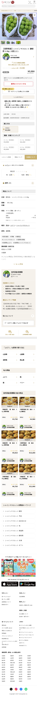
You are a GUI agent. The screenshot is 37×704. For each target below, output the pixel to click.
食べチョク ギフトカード (25, 637)
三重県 (29, 667)
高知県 (20, 676)
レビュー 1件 (15, 68)
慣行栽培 (5, 236)
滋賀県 (3, 669)
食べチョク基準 (6, 599)
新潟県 (20, 662)
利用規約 (4, 633)
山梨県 (20, 665)
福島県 (20, 658)
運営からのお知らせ (7, 630)
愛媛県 (12, 676)
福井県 (12, 665)
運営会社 (4, 625)
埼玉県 (20, 660)
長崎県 (12, 679)
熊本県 (20, 679)
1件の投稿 (22, 68)
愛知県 (20, 667)
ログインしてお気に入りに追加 (20, 91)
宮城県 (29, 655)
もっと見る (19, 264)
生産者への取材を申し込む (26, 605)
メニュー (34, 3)
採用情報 (4, 647)
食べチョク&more (23, 640)
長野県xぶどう (7, 242)
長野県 (8, 231)
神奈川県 (12, 662)
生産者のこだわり (8, 283)
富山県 (29, 662)
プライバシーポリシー (7, 636)
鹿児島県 (12, 681)
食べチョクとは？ (6, 596)
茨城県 (29, 658)
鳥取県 (20, 672)
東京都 (3, 662)
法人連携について (23, 614)
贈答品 (19, 236)
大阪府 (20, 669)
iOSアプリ (21, 643)
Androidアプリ (23, 645)
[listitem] (9, 354)
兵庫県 (29, 669)
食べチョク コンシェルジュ (26, 632)
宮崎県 (3, 681)
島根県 (29, 672)
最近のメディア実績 (9, 300)
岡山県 (3, 674)
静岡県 (12, 667)
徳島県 (29, 674)
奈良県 (3, 672)
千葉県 (29, 660)
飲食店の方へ (5, 604)
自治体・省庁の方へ (24, 616)
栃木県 (3, 660)
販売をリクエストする (18, 84)
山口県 (20, 674)
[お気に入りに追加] (34, 15)
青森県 (12, 655)
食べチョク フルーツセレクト (26, 635)
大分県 (29, 679)
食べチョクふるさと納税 (25, 625)
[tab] (6, 157)
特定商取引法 (5, 638)
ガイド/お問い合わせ (7, 628)
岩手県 (20, 655)
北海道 (3, 655)
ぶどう (12, 225)
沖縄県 (20, 681)
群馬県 (12, 660)
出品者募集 (22, 596)
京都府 (12, 669)
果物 (7, 225)
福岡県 (29, 676)
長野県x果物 (21, 239)
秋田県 (3, 658)
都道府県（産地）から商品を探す (11, 652)
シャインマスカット (23, 225)
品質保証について (6, 602)
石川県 (3, 665)
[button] (18, 170)
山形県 (12, 658)
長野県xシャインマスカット (22, 242)
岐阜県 (3, 667)
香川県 (3, 676)
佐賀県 (3, 679)
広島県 (12, 674)
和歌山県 (12, 672)
